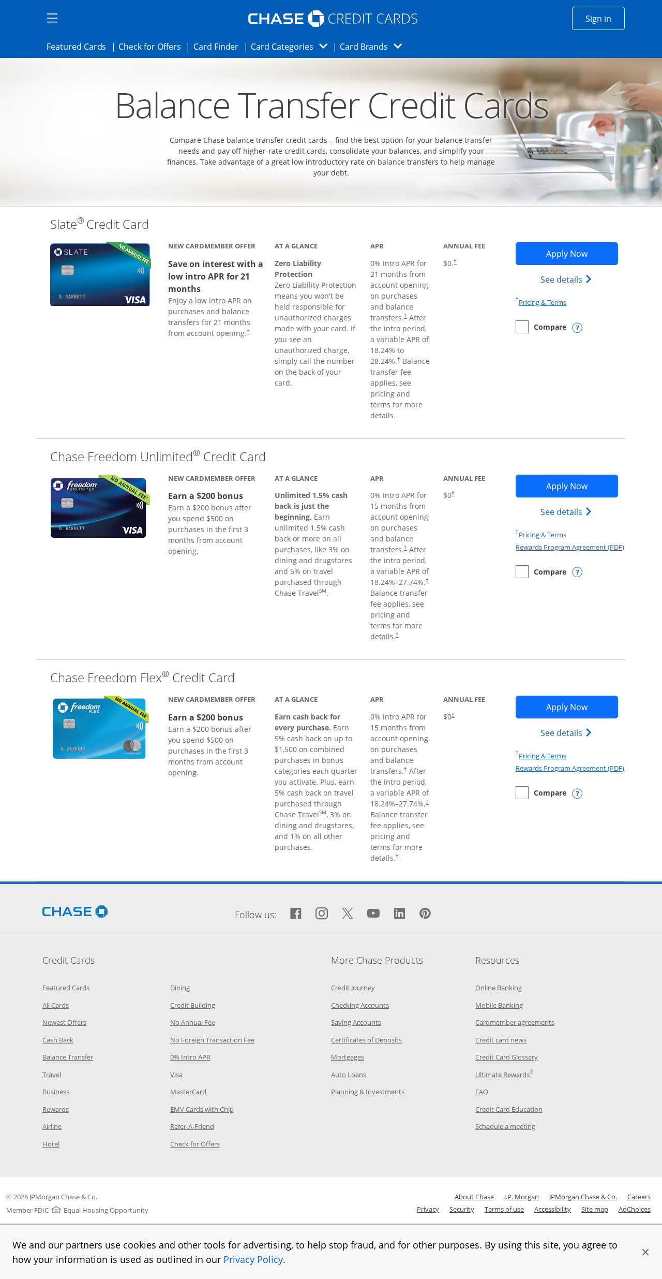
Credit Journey (353, 987)
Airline (52, 1126)
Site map (594, 1209)
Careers (639, 1196)
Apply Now (582, 253)
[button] (645, 1252)
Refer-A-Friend (192, 1126)
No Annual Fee (192, 1022)
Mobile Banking (499, 1005)
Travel (51, 1074)
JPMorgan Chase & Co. (583, 1196)
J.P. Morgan (521, 1196)
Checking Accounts (360, 1005)
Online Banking (498, 987)
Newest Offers (64, 1022)
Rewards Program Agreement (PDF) (570, 547)
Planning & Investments (367, 1091)
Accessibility (552, 1209)
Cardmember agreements (514, 1022)
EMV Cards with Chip (202, 1109)
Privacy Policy (253, 1259)
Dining (180, 987)
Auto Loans (348, 1074)
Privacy (428, 1209)
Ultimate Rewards (504, 1074)
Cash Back (57, 1040)
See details (567, 279)
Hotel (50, 1144)
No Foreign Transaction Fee (212, 1040)
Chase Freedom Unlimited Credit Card (158, 456)
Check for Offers (152, 46)
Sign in (605, 18)
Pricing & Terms (542, 302)
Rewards (55, 1109)
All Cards (55, 1005)
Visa (176, 1074)
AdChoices (635, 1209)
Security (461, 1209)
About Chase (474, 1196)
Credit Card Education (509, 1109)
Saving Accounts (356, 1022)
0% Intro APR (190, 1057)
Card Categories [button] (292, 46)
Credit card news (500, 1040)
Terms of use (504, 1209)
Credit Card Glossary (506, 1057)
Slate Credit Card (99, 223)
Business (55, 1091)
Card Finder (219, 46)
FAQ (481, 1091)
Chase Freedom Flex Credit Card (142, 677)
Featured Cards (79, 46)
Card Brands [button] (374, 46)
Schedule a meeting (505, 1126)
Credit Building (192, 1005)
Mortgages (347, 1057)
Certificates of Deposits (366, 1040)
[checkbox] (541, 327)
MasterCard (188, 1091)
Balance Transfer (67, 1057)
